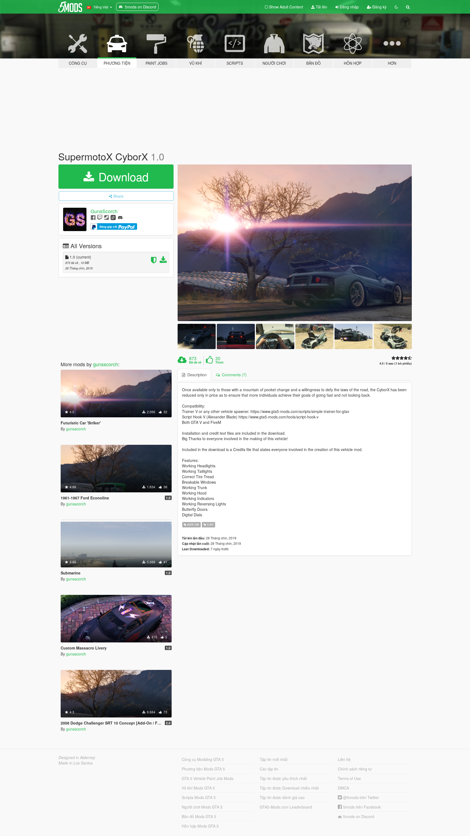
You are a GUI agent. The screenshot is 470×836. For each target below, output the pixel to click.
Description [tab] (196, 374)
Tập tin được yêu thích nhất (283, 778)
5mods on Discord (358, 816)
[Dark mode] (396, 7)
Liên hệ (344, 759)
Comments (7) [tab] (233, 374)
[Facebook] (93, 217)
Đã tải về (195, 362)
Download (122, 176)
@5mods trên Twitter (360, 797)
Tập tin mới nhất (273, 759)
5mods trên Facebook (361, 807)
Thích (219, 362)
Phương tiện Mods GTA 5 (203, 769)
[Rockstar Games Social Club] (113, 217)
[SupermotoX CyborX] (295, 242)
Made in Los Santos (75, 763)
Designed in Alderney (76, 757)
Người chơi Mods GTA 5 (202, 807)
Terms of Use (349, 778)
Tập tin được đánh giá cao (282, 797)
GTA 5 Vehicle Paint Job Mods (207, 778)
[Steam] (106, 217)
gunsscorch (105, 364)
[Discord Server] (120, 217)
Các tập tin (269, 769)
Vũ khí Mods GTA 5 (198, 788)
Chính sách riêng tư (355, 769)
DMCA (343, 788)
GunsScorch (104, 211)
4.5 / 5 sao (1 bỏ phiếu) (395, 363)
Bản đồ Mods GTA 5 (199, 816)
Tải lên (321, 7)
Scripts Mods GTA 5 (199, 797)
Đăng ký (378, 7)
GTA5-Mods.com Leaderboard (286, 807)
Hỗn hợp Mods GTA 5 (200, 826)
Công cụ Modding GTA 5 (203, 759)
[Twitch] (100, 217)
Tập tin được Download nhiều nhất (289, 788)
